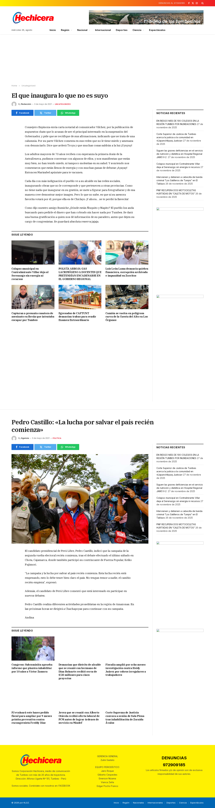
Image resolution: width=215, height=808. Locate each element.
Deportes (121, 30)
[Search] (202, 3)
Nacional (82, 30)
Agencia (25, 438)
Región (65, 30)
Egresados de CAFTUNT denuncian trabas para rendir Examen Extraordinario (77, 317)
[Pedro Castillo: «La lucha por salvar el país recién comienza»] (79, 499)
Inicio (53, 30)
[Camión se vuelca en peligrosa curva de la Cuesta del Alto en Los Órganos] (126, 297)
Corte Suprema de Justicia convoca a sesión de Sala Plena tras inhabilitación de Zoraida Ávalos (124, 717)
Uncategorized (63, 104)
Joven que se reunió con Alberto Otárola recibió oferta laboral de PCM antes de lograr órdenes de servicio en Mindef (79, 717)
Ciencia (137, 30)
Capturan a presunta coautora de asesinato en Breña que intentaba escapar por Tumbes (32, 317)
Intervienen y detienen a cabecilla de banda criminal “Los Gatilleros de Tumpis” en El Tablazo (179, 180)
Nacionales (138, 802)
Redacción (26, 104)
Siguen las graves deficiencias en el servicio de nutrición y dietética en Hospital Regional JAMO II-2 (179, 154)
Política (57, 438)
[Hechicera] (33, 17)
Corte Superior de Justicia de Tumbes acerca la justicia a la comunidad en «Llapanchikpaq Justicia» (176, 137)
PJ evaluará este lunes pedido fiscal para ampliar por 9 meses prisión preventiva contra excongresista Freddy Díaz (31, 717)
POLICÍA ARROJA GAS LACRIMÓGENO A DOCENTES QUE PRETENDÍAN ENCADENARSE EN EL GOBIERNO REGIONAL (80, 273)
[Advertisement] (107, 59)
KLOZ (26, 802)
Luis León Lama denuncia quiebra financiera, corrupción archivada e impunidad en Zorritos (126, 272)
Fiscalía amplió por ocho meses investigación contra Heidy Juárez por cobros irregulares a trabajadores (125, 669)
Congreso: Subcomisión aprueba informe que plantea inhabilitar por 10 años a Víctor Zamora (31, 668)
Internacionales (155, 802)
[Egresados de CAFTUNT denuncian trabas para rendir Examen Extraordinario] (80, 297)
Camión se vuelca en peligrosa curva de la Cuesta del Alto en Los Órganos (126, 317)
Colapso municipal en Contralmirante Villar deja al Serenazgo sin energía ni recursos (29, 273)
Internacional (103, 30)
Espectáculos (157, 30)
